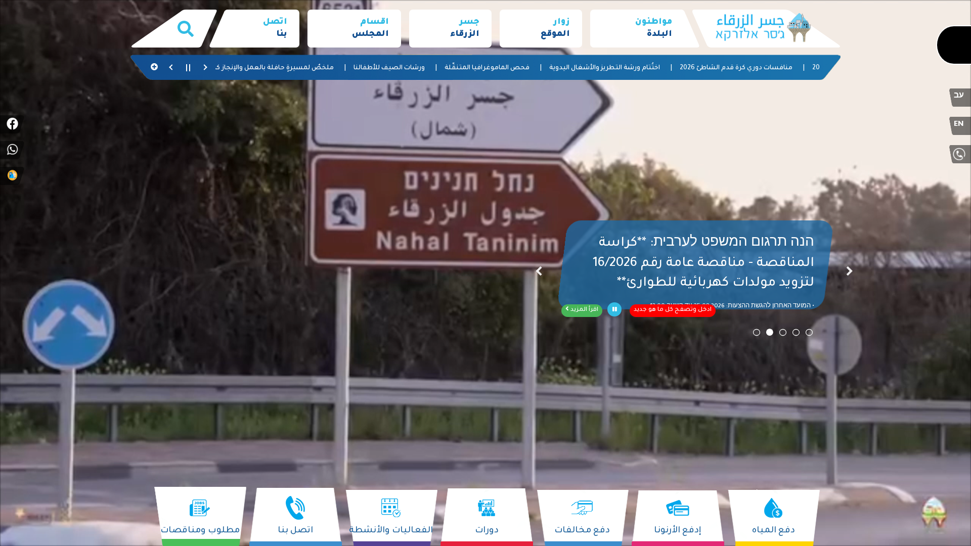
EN (959, 125)
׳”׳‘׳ (538, 273)
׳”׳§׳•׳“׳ (849, 273)
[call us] (959, 154)
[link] (637, 29)
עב (959, 97)
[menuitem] (637, 29)
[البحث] (185, 29)
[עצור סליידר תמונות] (614, 309)
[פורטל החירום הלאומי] (12, 176)
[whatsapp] (12, 150)
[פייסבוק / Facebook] (12, 124)
